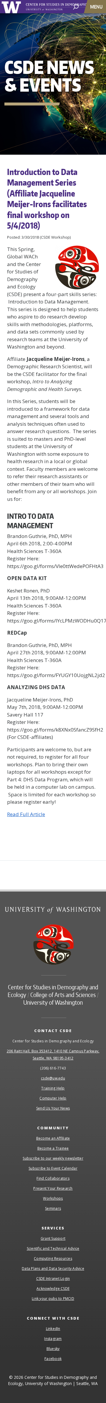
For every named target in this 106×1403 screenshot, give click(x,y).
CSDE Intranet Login (53, 1278)
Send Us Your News (53, 1108)
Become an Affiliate (53, 1138)
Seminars (53, 1208)
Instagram (53, 1338)
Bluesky (53, 1348)
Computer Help (52, 1098)
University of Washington (12, 6)
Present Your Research (52, 1188)
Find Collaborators (53, 1178)
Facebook (53, 1358)
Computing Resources (53, 1258)
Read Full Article (26, 814)
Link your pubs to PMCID (53, 1298)
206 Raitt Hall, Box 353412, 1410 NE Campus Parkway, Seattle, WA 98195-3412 (53, 1055)
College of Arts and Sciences (63, 994)
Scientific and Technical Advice (53, 1248)
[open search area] (75, 6)
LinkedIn (53, 1328)
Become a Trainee (53, 1148)
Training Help (52, 1088)
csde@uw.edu (53, 1078)
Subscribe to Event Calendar (53, 1168)
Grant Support (53, 1238)
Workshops (53, 1198)
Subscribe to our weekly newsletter (53, 1158)
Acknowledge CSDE (53, 1288)
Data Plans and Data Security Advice (53, 1268)
